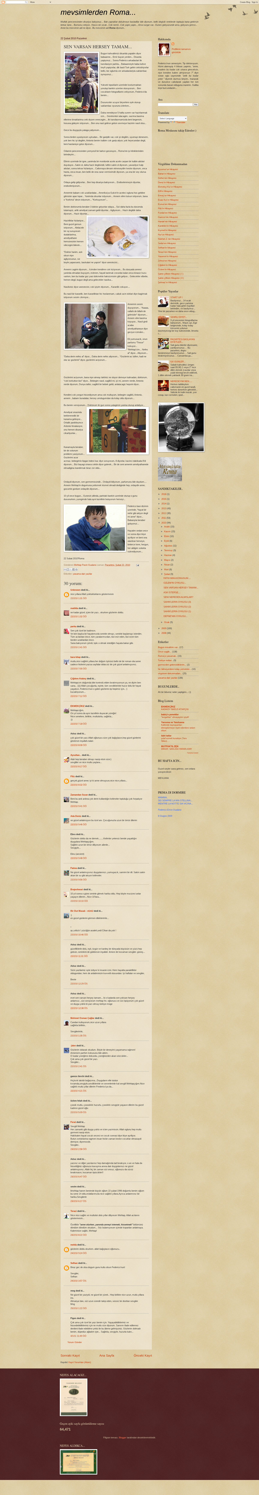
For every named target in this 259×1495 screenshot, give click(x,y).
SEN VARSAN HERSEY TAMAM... (181, 587)
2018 (164, 494)
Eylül (167, 541)
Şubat (167, 574)
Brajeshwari (76, 889)
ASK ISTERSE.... (172, 592)
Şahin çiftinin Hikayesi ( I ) (170, 274)
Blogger (122, 1437)
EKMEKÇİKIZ (77, 706)
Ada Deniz (75, 816)
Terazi (73, 1211)
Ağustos (168, 546)
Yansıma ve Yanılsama (172, 722)
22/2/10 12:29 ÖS (79, 983)
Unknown (75, 590)
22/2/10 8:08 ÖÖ (78, 745)
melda (73, 1245)
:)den (73, 1045)
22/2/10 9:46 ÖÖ (78, 824)
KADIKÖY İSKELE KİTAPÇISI (175, 709)
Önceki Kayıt (143, 1355)
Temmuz (168, 550)
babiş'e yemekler (170, 714)
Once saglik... (164, 651)
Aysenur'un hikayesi (168, 169)
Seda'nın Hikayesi (167, 243)
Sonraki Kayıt (70, 1355)
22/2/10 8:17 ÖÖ (78, 766)
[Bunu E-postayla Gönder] (65, 569)
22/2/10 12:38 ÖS (79, 1008)
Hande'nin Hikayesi (167, 221)
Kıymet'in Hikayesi (167, 230)
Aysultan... (75, 755)
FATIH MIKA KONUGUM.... (177, 578)
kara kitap (75, 657)
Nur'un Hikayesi (166, 234)
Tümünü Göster (192, 753)
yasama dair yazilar (82, 574)
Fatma (73, 868)
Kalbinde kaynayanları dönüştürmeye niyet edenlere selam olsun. (178, 727)
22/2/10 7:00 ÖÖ (78, 668)
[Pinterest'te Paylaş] (76, 569)
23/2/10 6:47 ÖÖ (78, 1176)
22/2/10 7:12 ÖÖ (78, 696)
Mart (166, 569)
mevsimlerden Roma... (98, 12)
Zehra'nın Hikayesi (167, 261)
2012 (164, 513)
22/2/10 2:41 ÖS (78, 1066)
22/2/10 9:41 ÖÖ (78, 806)
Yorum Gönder (74, 1342)
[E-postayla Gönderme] (137, 565)
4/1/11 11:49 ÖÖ (78, 1336)
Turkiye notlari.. (165, 660)
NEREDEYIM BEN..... (181, 381)
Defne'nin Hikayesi (167, 178)
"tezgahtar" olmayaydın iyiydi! (175, 717)
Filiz (72, 776)
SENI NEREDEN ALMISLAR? (178, 597)
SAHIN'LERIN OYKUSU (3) (177, 602)
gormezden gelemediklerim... (172, 665)
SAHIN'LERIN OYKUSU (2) (177, 607)
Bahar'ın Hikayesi (166, 174)
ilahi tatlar (166, 735)
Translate (180, 122)
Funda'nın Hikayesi (167, 213)
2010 (164, 523)
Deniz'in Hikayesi (166, 182)
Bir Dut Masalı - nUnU (81, 911)
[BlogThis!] (67, 569)
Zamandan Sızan (79, 795)
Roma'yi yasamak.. (167, 656)
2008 (164, 633)
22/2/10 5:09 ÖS (78, 1112)
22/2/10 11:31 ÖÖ (79, 956)
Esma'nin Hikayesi (167, 204)
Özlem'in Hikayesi (167, 269)
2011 (164, 518)
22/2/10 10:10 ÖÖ (79, 901)
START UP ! (176, 297)
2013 (164, 508)
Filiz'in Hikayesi (165, 208)
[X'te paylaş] (70, 569)
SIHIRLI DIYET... (178, 317)
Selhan (74, 1263)
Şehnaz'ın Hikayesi (167, 282)
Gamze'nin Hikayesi (168, 217)
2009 (164, 628)
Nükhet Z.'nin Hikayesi (169, 239)
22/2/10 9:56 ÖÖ (78, 879)
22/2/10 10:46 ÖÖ (79, 934)
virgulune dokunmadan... (170, 673)
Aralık (167, 526)
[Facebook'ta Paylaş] (73, 569)
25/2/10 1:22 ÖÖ (78, 1308)
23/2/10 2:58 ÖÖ (78, 1149)
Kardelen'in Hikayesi (168, 226)
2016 (164, 499)
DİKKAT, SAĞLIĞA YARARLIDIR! (176, 749)
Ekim (167, 536)
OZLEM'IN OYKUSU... (175, 583)
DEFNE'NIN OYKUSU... (176, 616)
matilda (74, 608)
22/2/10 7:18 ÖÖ (78, 724)
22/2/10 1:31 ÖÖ (78, 598)
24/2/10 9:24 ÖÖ (78, 1253)
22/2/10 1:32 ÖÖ (78, 616)
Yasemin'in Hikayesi (168, 256)
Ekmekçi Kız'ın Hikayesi (170, 187)
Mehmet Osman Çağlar (82, 1018)
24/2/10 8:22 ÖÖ (78, 1235)
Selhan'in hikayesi (167, 247)
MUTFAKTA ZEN (169, 746)
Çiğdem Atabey (78, 678)
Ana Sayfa (106, 1355)
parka (73, 626)
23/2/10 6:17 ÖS (78, 1201)
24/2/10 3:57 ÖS (78, 1281)
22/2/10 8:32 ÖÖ (78, 785)
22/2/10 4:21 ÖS (78, 1091)
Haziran (168, 555)
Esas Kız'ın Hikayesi (168, 200)
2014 (164, 503)
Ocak (167, 622)
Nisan (167, 564)
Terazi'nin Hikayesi (167, 252)
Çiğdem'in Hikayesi (167, 265)
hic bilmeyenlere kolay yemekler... (174, 669)
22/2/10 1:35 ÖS (78, 1035)
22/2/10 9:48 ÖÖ (78, 858)
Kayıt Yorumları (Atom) (79, 1362)
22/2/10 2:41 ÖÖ (78, 647)
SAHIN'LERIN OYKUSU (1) (177, 611)
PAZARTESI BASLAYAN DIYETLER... (182, 340)
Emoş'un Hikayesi (167, 195)
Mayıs (167, 560)
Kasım (167, 531)
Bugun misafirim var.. (168, 647)
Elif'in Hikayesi (165, 191)
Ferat (73, 1122)
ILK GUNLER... (178, 361)
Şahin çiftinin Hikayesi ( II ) (171, 278)
